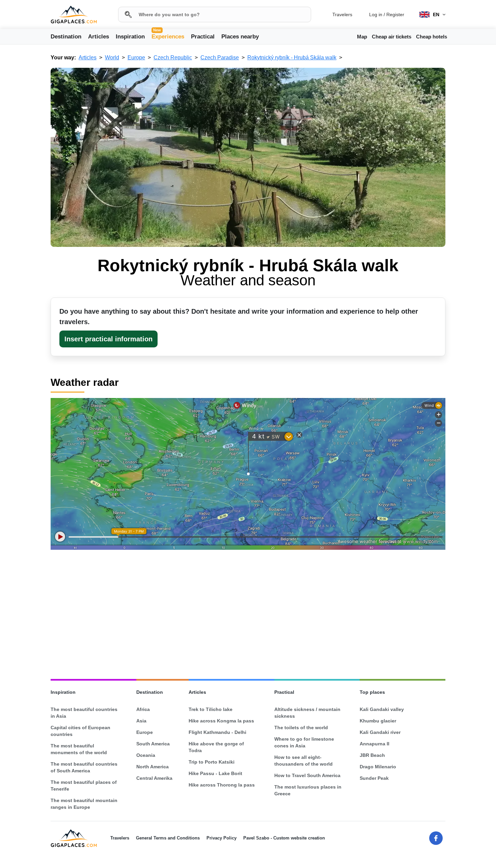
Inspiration (130, 36)
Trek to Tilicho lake (210, 709)
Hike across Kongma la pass (221, 720)
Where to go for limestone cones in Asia (304, 742)
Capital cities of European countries (80, 731)
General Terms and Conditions (168, 837)
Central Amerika (154, 778)
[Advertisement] (248, 615)
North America (152, 766)
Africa (143, 709)
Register (395, 14)
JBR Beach (372, 755)
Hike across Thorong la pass (222, 785)
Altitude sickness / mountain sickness (307, 713)
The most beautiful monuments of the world (79, 749)
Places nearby (240, 36)
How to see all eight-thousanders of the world (303, 760)
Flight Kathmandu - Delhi (217, 732)
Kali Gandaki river (380, 732)
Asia (141, 720)
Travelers (342, 14)
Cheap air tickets (391, 36)
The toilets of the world (301, 727)
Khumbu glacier (378, 720)
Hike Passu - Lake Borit (215, 773)
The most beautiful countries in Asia (84, 713)
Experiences (167, 36)
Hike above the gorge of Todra (216, 747)
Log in (375, 14)
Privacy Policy (221, 837)
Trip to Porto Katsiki (212, 762)
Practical (203, 36)
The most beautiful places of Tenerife (84, 785)
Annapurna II (374, 743)
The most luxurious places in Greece (307, 790)
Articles (98, 36)
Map (362, 36)
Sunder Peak (374, 778)
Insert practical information (108, 339)
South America (153, 743)
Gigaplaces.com (74, 14)
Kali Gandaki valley (382, 709)
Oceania (145, 755)
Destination (66, 36)
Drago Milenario (378, 766)
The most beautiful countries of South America (84, 767)
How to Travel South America (307, 775)
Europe (144, 732)
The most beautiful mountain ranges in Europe (84, 804)
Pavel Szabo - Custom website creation (284, 837)
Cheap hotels (431, 36)
